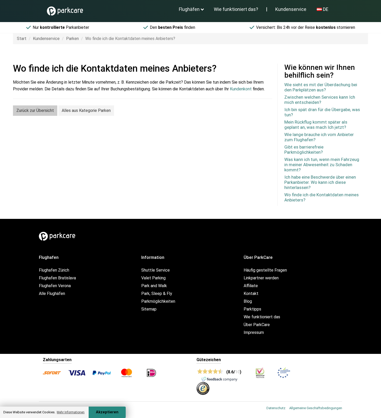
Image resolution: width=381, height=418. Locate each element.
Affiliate (251, 285)
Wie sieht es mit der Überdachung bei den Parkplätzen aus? (320, 87)
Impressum (254, 332)
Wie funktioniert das (262, 316)
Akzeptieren (107, 412)
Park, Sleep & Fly (156, 293)
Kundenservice (290, 9)
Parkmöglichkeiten (158, 301)
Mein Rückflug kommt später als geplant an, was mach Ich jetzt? (315, 124)
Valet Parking (153, 277)
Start (21, 38)
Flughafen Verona (55, 285)
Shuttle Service (155, 270)
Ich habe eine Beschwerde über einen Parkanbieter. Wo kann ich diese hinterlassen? (320, 182)
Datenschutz (275, 408)
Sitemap (149, 309)
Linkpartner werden (261, 277)
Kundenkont (241, 88)
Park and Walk (154, 285)
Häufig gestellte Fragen (265, 270)
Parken (72, 38)
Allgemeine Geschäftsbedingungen (315, 408)
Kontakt (251, 293)
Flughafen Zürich (54, 270)
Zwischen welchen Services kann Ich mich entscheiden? (319, 100)
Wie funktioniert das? (236, 9)
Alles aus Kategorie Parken (86, 110)
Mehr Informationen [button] (70, 412)
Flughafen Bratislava (57, 277)
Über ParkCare (257, 324)
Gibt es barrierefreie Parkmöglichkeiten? (303, 149)
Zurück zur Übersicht (35, 110)
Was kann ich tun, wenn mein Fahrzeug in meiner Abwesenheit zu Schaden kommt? (321, 164)
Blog (248, 301)
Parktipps (252, 309)
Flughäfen (189, 9)
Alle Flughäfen (52, 293)
